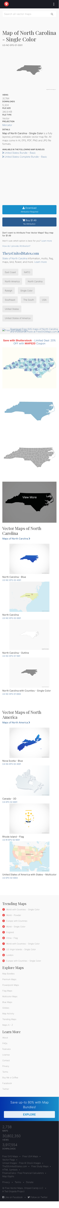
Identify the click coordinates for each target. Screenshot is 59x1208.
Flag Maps (7, 990)
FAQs (4, 1043)
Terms (5, 1072)
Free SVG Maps (10, 1156)
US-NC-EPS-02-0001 (11, 618)
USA (44, 299)
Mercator (7, 125)
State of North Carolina (14, 258)
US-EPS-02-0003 (10, 878)
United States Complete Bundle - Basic (25, 156)
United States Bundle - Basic (20, 152)
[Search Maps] (52, 14)
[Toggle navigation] (53, 4)
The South (28, 299)
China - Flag (12, 938)
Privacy (5, 1066)
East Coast (10, 272)
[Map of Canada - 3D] (29, 780)
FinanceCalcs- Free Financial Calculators (23, 1173)
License (6, 1054)
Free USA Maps (30, 1156)
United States (12, 309)
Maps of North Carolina (15, 538)
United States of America (17, 318)
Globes (5, 1008)
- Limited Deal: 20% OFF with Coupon (29, 342)
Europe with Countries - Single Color (23, 960)
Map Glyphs (8, 1176)
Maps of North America (15, 722)
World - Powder (13, 915)
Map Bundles (8, 973)
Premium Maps (9, 979)
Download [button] (29, 209)
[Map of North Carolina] (29, 597)
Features (6, 1049)
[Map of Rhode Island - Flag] (29, 818)
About (5, 1037)
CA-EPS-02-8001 (9, 802)
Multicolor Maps (9, 996)
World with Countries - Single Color (23, 909)
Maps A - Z (7, 1025)
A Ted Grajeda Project (13, 1191)
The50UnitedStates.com (20, 253)
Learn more (46, 240)
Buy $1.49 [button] (29, 222)
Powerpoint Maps (10, 985)
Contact (6, 1060)
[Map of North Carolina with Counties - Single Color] (29, 672)
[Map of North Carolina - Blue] (29, 559)
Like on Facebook (13, 1197)
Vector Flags (8, 1159)
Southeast (10, 299)
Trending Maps (9, 1019)
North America (12, 281)
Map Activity (8, 1013)
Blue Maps (7, 1002)
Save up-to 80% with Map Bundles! (29, 1108)
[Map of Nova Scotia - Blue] (29, 743)
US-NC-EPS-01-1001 (11, 656)
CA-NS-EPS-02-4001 (11, 764)
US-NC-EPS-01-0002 (11, 694)
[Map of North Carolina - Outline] (29, 635)
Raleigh (8, 290)
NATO (27, 272)
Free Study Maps (39, 1166)
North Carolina (35, 281)
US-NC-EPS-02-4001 (11, 580)
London (9, 955)
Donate (29, 1182)
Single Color (26, 290)
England (10, 932)
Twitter (5, 1089)
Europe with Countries (16, 921)
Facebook (7, 1083)
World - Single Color (15, 926)
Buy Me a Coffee (10, 1077)
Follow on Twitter (39, 1197)
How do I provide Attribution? (16, 246)
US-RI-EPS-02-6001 (11, 840)
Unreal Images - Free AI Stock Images (21, 1163)
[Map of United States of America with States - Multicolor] (29, 856)
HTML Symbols (10, 1169)
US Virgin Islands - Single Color (21, 949)
